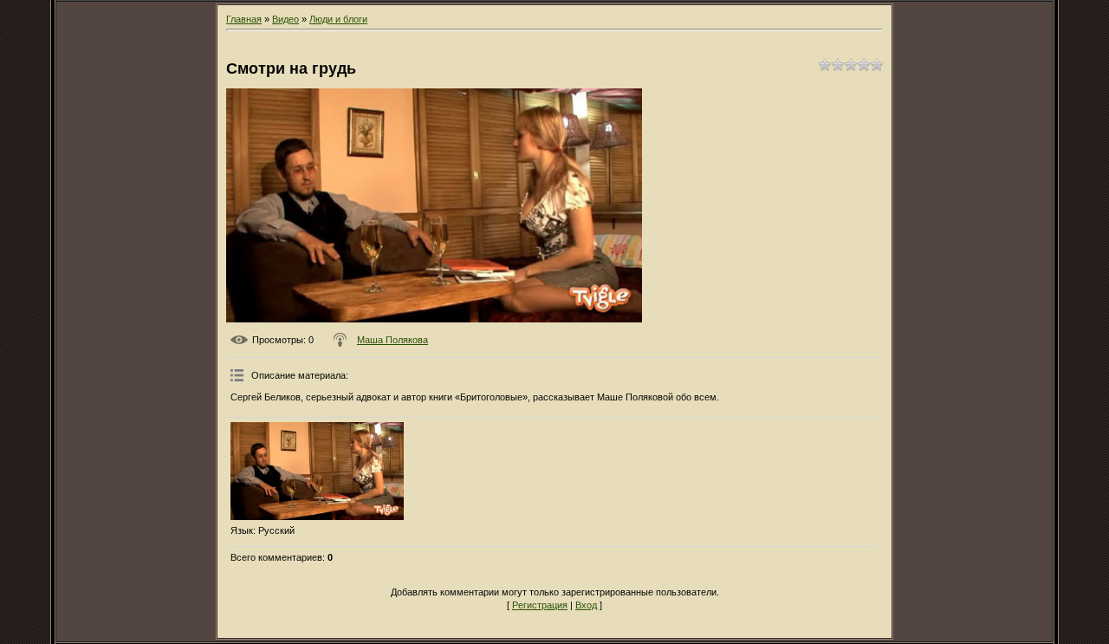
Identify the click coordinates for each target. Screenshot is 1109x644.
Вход (586, 605)
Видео (285, 19)
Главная (244, 19)
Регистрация (539, 605)
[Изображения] (317, 471)
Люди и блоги (338, 19)
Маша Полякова (392, 340)
